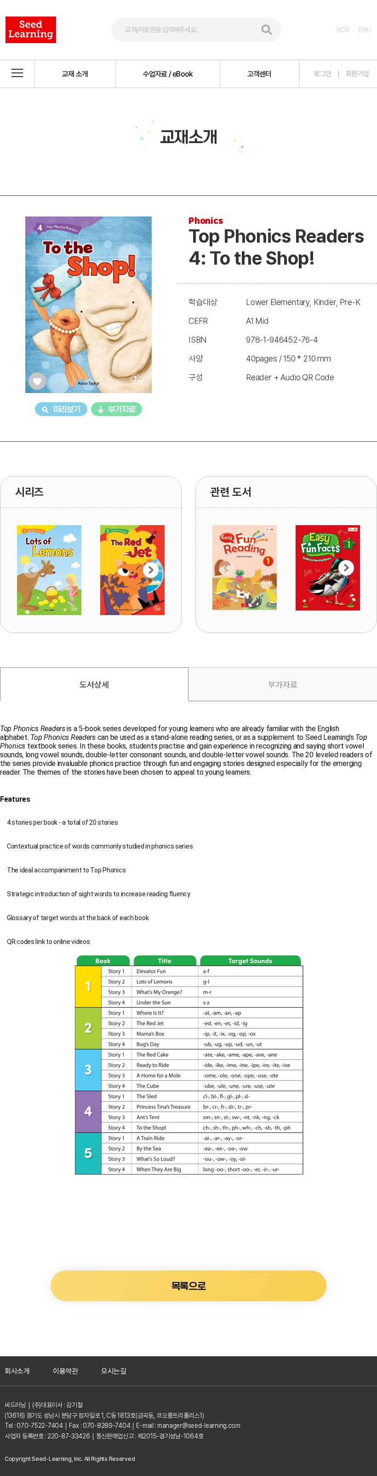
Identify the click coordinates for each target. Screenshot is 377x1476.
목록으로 (188, 1286)
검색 (266, 29)
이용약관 (65, 1371)
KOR (343, 30)
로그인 (322, 74)
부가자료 (121, 409)
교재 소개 (75, 74)
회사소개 (17, 1371)
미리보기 (66, 409)
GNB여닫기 (17, 74)
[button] (151, 570)
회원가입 (357, 74)
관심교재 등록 (37, 381)
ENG (365, 30)
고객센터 (259, 74)
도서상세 (94, 684)
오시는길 (113, 1371)
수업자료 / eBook (167, 74)
